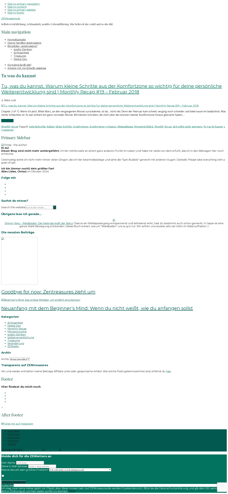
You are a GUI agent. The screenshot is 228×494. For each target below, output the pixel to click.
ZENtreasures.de (10, 18)
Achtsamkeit (15, 322)
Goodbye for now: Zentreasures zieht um (48, 292)
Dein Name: (8, 462)
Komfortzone (80, 126)
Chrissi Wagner (32, 449)
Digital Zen (14, 325)
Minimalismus (125, 126)
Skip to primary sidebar (21, 9)
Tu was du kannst (213, 126)
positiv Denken (16, 334)
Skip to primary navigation (23, 3)
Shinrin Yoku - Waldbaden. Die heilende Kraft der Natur (39, 223)
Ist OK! (72, 491)
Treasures (13, 340)
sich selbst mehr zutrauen (187, 126)
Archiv (5, 359)
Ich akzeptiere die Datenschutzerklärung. (30, 475)
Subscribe (7, 485)
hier (168, 371)
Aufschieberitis (37, 126)
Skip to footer (15, 12)
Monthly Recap (9, 126)
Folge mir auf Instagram (18, 423)
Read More (7, 120)
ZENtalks (13, 346)
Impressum (52, 449)
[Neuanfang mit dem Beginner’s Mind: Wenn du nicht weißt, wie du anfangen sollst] (40, 300)
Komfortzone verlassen (103, 126)
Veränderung (15, 343)
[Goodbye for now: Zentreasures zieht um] (19, 283)
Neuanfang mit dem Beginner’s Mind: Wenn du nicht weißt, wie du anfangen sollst (97, 308)
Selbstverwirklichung (20, 337)
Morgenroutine (17, 331)
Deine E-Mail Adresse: (14, 466)
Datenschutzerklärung (75, 449)
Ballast (50, 126)
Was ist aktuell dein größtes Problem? (25, 469)
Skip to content (17, 6)
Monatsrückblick (143, 126)
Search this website (13, 207)
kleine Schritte (64, 126)
